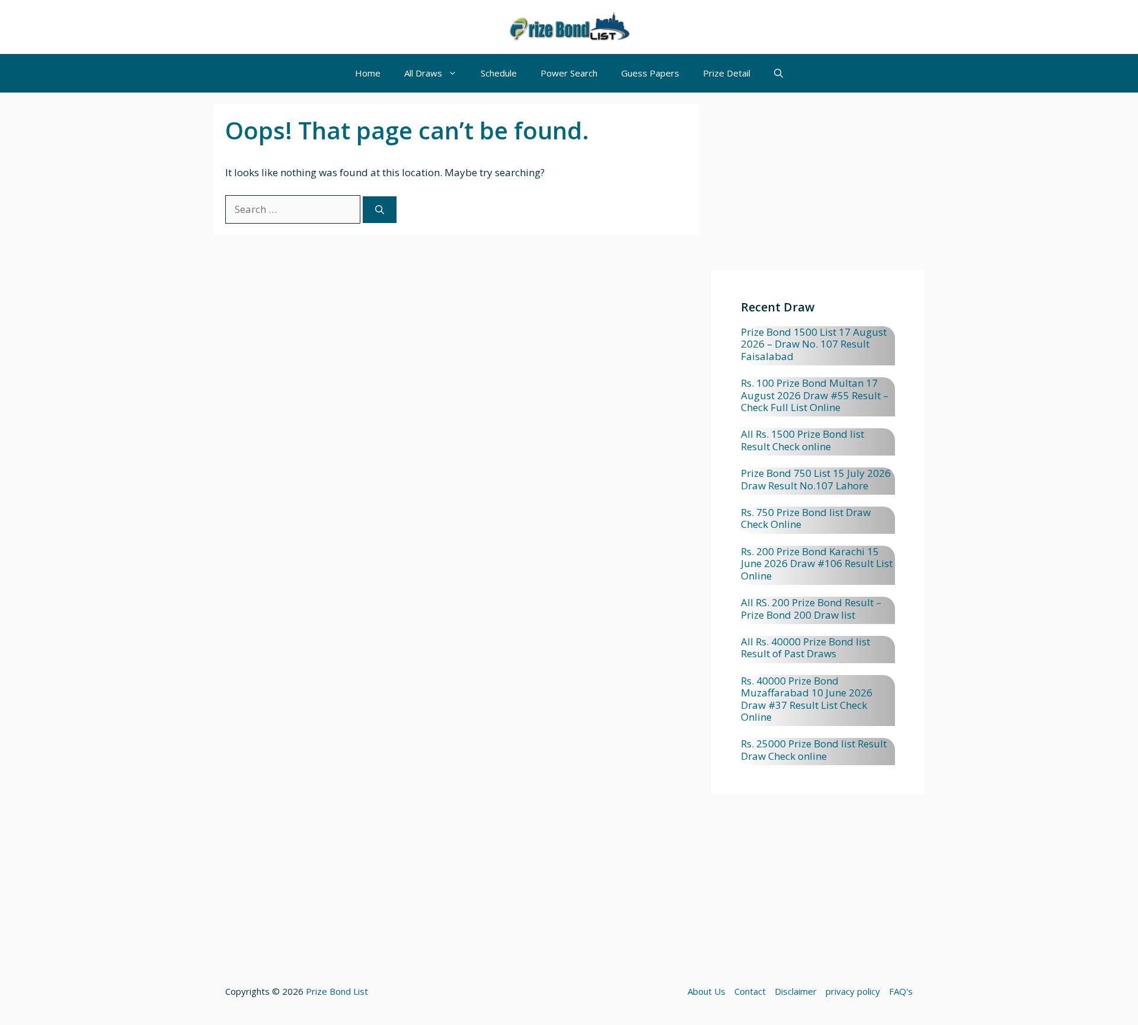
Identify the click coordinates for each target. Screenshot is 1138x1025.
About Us (706, 991)
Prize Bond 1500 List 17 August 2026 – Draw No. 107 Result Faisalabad (814, 344)
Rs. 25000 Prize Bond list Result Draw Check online (814, 749)
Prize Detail (726, 73)
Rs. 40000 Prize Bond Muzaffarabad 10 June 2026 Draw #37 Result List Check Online (806, 699)
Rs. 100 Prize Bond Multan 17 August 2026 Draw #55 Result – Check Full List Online (814, 395)
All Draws (423, 73)
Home (368, 73)
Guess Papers (650, 73)
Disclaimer (796, 991)
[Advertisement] (818, 187)
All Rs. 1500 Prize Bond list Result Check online (802, 440)
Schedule (499, 73)
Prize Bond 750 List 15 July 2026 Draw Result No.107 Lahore (816, 479)
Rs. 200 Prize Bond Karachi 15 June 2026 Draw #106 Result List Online (817, 563)
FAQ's (901, 991)
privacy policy (853, 991)
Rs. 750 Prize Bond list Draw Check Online (806, 518)
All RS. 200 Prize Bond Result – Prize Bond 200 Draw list (811, 608)
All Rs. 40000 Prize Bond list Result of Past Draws (805, 647)
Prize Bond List (337, 991)
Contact (750, 991)
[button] (778, 73)
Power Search (569, 73)
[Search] (380, 209)
